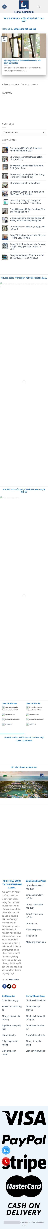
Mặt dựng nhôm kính (36, 942)
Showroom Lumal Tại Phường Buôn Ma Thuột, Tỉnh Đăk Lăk (27, 193)
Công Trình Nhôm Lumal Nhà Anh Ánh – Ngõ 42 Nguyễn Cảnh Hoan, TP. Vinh (28, 246)
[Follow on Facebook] (4, 986)
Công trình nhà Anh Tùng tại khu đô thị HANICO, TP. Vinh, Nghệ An (26, 256)
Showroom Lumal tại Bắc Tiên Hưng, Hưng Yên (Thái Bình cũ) (27, 175)
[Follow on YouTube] (14, 986)
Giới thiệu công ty (10, 1000)
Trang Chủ (7, 29)
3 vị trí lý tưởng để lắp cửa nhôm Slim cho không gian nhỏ (27, 210)
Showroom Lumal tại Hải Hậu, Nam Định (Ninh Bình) (26, 166)
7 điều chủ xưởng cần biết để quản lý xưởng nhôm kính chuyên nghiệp (27, 219)
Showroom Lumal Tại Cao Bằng (25, 183)
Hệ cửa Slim (31, 936)
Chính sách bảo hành (36, 1000)
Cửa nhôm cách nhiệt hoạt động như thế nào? (27, 227)
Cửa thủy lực (32, 923)
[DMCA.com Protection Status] (12, 1222)
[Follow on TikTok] (9, 986)
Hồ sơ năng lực (9, 1035)
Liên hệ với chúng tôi (35, 1051)
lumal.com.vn (8, 724)
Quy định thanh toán (35, 1035)
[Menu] (4, 7)
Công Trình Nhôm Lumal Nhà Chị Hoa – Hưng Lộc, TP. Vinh (27, 236)
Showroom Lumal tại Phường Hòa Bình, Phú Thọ (26, 158)
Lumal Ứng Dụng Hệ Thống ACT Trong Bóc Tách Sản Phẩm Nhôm (25, 201)
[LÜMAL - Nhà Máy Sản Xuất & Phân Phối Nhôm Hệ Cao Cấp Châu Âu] (24, 6)
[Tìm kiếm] (39, 6)
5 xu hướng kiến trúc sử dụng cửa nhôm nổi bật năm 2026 (26, 149)
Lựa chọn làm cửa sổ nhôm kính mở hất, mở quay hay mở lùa (22, 62)
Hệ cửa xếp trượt (34, 929)
